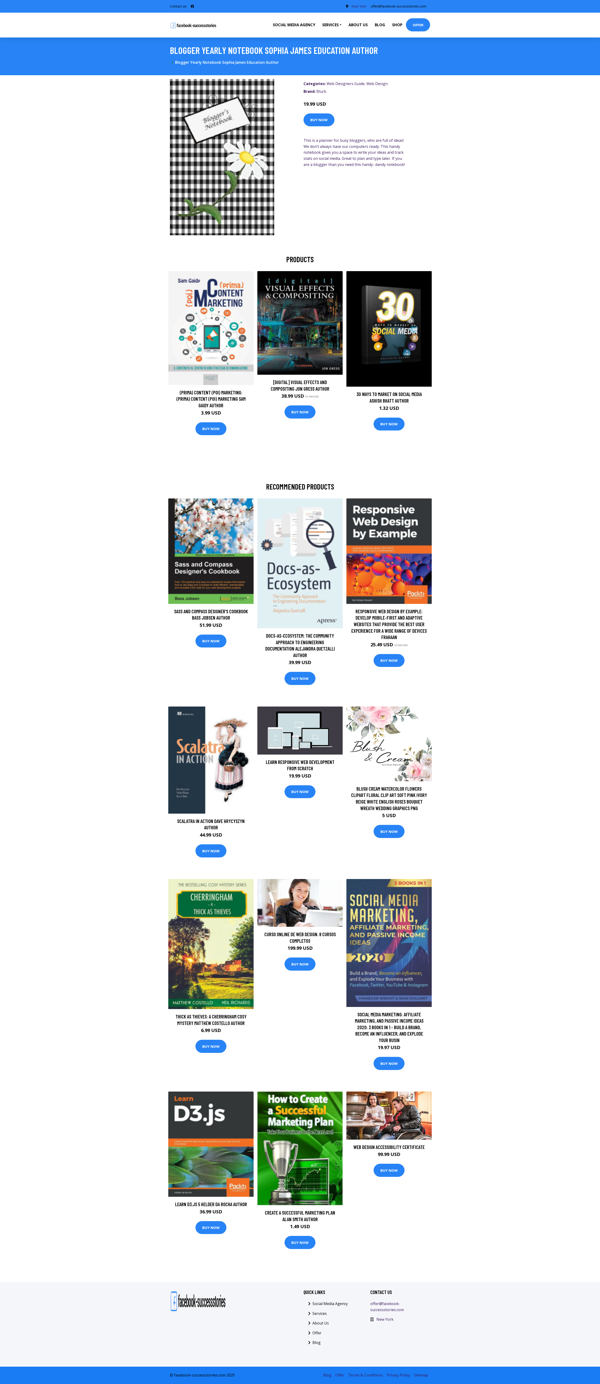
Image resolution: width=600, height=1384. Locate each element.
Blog (380, 24)
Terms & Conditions (365, 1375)
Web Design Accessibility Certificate (389, 1147)
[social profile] (192, 6)
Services (319, 1313)
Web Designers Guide (345, 83)
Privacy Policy (398, 1375)
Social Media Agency (294, 24)
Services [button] (330, 24)
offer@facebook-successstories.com (398, 6)
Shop (397, 24)
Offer (418, 24)
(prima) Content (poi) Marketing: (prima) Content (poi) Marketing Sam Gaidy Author (211, 398)
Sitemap (421, 1375)
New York (358, 6)
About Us (358, 24)
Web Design (377, 83)
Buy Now (319, 119)
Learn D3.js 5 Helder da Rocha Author (211, 1204)
